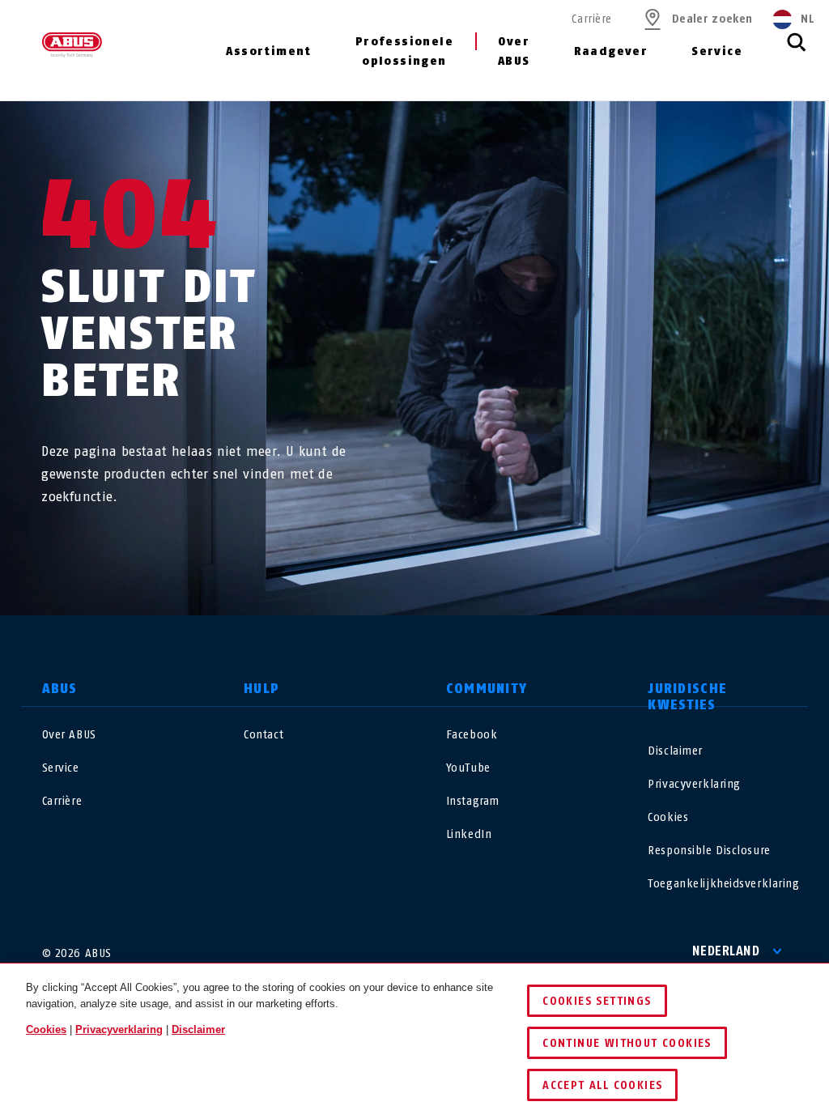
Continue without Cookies (627, 1043)
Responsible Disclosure (709, 850)
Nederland (726, 951)
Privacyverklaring (694, 784)
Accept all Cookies (602, 1085)
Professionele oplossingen (404, 51)
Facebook (471, 735)
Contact (263, 735)
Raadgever (611, 51)
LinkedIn (468, 834)
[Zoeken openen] (796, 51)
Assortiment (268, 51)
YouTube (468, 768)
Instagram (473, 801)
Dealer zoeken (712, 19)
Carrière (591, 19)
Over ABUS (514, 51)
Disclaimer (675, 751)
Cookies (668, 817)
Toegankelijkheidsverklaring (723, 884)
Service (716, 51)
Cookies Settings (596, 1001)
